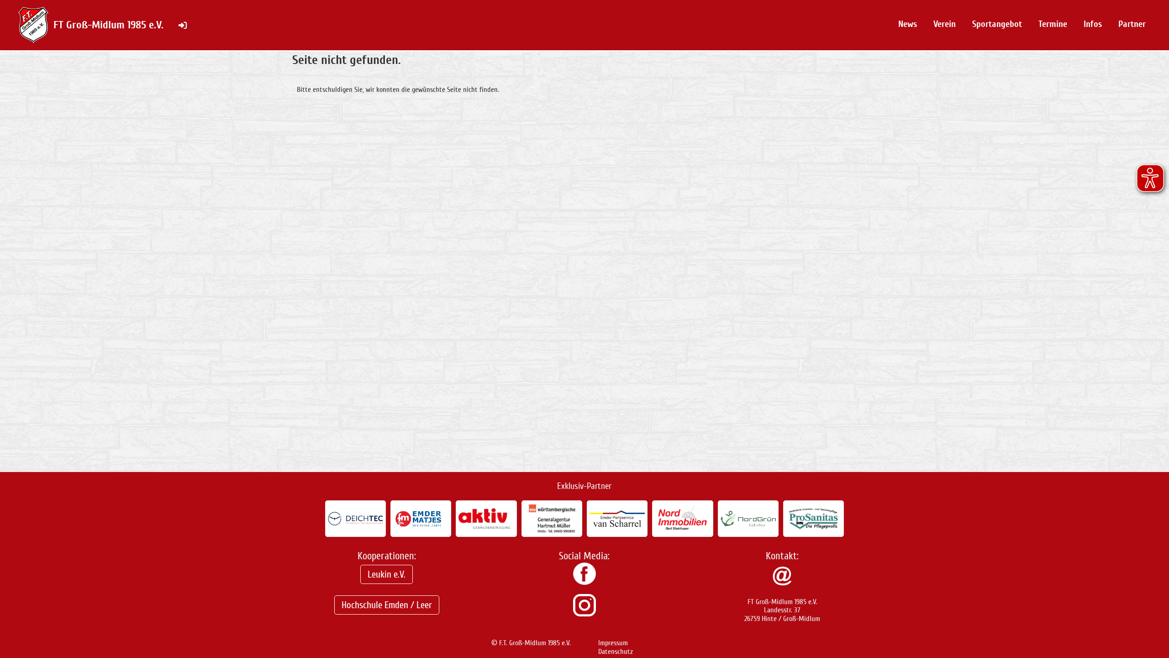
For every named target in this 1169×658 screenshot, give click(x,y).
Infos (1093, 24)
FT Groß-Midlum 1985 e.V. (108, 25)
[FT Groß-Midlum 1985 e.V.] (584, 582)
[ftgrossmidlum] (584, 614)
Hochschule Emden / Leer (387, 605)
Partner (1132, 24)
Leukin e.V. (386, 574)
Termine (1052, 24)
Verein (944, 24)
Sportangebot (997, 24)
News (907, 24)
